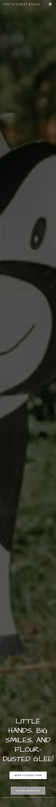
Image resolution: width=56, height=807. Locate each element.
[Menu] (50, 4)
